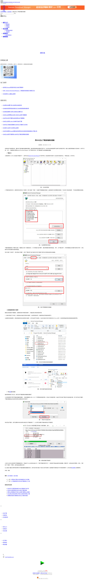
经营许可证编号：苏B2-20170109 (40, 573)
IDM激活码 (5, 517)
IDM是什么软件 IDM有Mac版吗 (11, 128)
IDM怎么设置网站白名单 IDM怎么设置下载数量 (15, 115)
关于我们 (5, 540)
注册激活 (7, 25)
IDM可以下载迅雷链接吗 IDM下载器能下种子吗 (18, 488)
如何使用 (9, 11)
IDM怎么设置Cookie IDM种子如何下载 (12, 121)
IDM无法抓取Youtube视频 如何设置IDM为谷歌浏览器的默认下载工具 (20, 131)
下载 (4, 8)
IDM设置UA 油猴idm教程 (9, 93)
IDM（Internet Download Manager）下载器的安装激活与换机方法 (19, 90)
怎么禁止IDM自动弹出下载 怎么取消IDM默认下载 (18, 493)
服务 (4, 9)
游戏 (10, 391)
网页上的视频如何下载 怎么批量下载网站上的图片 (18, 492)
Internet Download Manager (34, 155)
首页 (4, 5)
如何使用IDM (8, 35)
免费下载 (42, 52)
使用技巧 (5, 33)
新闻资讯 (5, 36)
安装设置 (7, 24)
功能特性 (5, 515)
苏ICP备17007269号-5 (43, 578)
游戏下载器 (16, 475)
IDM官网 (73, 467)
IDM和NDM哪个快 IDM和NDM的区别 (12, 105)
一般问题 (7, 31)
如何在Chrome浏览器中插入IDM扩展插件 (13, 87)
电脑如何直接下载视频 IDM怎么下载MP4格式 (17, 495)
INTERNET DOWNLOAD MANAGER (11, 2)
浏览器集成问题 (8, 30)
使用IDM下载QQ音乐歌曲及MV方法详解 (20, 479)
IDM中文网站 (3, 11)
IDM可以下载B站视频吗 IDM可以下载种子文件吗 (15, 124)
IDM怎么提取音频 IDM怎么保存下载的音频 (17, 490)
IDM (46, 570)
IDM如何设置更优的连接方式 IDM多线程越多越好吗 (16, 108)
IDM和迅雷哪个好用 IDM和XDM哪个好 (13, 111)
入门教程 (7, 27)
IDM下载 (5, 513)
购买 (4, 10)
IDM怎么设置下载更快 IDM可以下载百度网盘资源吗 (16, 134)
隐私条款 (5, 542)
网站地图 (5, 544)
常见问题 (5, 28)
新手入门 (5, 22)
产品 (4, 7)
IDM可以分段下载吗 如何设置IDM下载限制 (13, 118)
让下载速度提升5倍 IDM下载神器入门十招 (20, 481)
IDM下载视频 (10, 475)
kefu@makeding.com (9, 557)
